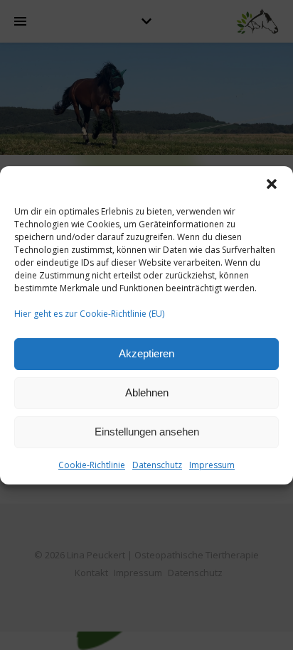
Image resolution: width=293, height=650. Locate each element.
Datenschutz (157, 465)
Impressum (212, 465)
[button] (272, 184)
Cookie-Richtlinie (91, 465)
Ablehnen (147, 392)
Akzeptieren (146, 353)
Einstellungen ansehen (147, 432)
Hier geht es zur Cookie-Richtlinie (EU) (89, 314)
